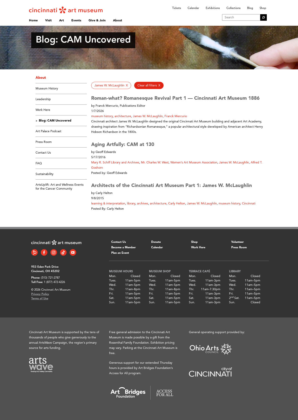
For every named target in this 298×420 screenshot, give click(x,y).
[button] (111, 85)
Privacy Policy (40, 294)
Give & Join (97, 20)
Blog (250, 8)
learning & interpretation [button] (108, 203)
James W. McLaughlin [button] (148, 116)
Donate (156, 242)
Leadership (43, 99)
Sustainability (44, 174)
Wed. (112, 284)
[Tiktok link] (63, 252)
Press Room (44, 142)
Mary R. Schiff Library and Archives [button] (115, 162)
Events (76, 20)
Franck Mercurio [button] (175, 116)
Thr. (111, 289)
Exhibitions (213, 8)
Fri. (111, 293)
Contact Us (43, 152)
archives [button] (142, 203)
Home (33, 20)
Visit (48, 20)
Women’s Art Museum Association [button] (193, 162)
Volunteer (237, 242)
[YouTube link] (73, 252)
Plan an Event (120, 253)
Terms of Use (39, 298)
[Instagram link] (53, 252)
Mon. (112, 276)
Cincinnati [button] (248, 203)
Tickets (176, 8)
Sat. (111, 298)
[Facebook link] (44, 252)
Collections (233, 8)
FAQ (39, 163)
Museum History (47, 88)
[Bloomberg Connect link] (34, 252)
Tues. (112, 280)
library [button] (131, 203)
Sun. (112, 302)
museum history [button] (102, 116)
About (117, 20)
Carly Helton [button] (176, 203)
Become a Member (123, 247)
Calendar (193, 8)
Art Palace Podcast (48, 131)
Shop (263, 8)
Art (61, 20)
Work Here (43, 109)
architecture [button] (123, 116)
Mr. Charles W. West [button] (155, 162)
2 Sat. (234, 298)
